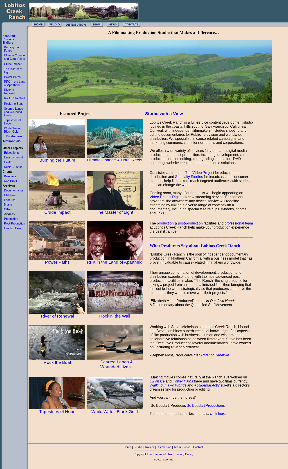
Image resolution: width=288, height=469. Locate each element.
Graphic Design (14, 228)
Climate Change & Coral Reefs (114, 160)
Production (11, 218)
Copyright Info (143, 454)
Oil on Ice (157, 381)
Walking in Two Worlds (168, 385)
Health (8, 162)
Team (177, 447)
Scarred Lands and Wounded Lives (13, 112)
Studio (138, 447)
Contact (198, 447)
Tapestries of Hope (57, 411)
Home (127, 447)
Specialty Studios (189, 177)
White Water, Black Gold (12, 130)
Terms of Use (163, 454)
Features (10, 200)
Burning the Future (11, 49)
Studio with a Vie (162, 113)
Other (7, 209)
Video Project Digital (166, 197)
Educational (11, 152)
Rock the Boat (13, 103)
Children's (10, 195)
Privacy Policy (183, 454)
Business (10, 176)
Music (8, 204)
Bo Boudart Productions (206, 405)
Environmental (13, 157)
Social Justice (13, 167)
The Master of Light (114, 212)
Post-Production (14, 223)
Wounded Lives (115, 367)
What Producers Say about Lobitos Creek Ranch (195, 245)
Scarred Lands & (116, 362)
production (165, 223)
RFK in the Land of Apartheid (14, 83)
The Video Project (199, 173)
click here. (218, 414)
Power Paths (12, 77)
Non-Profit (10, 181)
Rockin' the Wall (14, 98)
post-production (190, 223)
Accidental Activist (209, 385)
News (187, 447)
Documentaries (14, 190)
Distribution (164, 447)
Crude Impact (13, 64)
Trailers (149, 447)
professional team (239, 223)
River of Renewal (9, 91)
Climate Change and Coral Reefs (14, 57)
